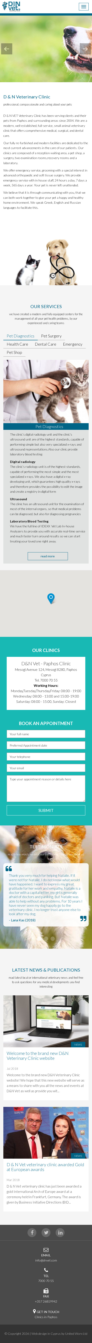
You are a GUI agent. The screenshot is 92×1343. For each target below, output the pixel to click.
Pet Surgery (51, 335)
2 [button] (46, 939)
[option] (46, 683)
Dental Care (45, 344)
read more (48, 556)
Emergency (72, 344)
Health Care (17, 344)
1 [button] (39, 939)
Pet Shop (14, 352)
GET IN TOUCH (48, 1312)
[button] (56, 606)
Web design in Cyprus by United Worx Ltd (59, 1333)
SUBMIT (46, 810)
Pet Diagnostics (20, 335)
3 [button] (52, 939)
